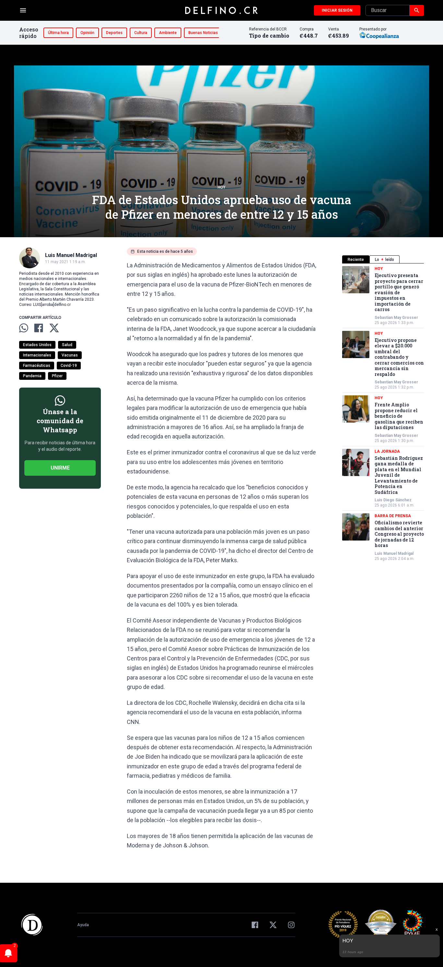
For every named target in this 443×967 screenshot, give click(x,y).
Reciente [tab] (356, 259)
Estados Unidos (37, 345)
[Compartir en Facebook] (38, 328)
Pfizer (57, 376)
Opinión (87, 32)
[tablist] (383, 259)
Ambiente (168, 32)
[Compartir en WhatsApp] (23, 327)
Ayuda (83, 925)
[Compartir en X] (54, 328)
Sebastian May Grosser (396, 317)
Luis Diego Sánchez (393, 500)
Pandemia (32, 376)
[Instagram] (291, 925)
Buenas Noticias (203, 32)
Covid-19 (69, 365)
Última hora (58, 32)
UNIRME (60, 468)
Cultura (140, 32)
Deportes (114, 32)
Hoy (221, 187)
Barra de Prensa (393, 516)
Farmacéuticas (36, 365)
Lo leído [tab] (384, 259)
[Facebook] (255, 925)
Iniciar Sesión (337, 10)
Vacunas (70, 355)
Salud (67, 345)
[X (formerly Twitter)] (273, 925)
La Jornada (387, 451)
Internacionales (37, 355)
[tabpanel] (383, 413)
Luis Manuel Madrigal (394, 553)
